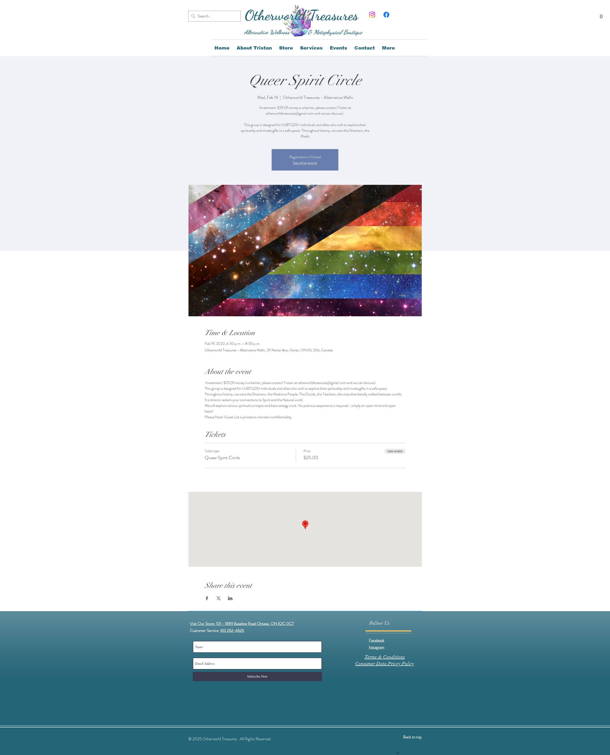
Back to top (412, 737)
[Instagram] (372, 15)
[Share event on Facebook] (207, 598)
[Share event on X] (218, 598)
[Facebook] (386, 15)
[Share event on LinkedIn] (230, 598)
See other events (305, 162)
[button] (601, 14)
